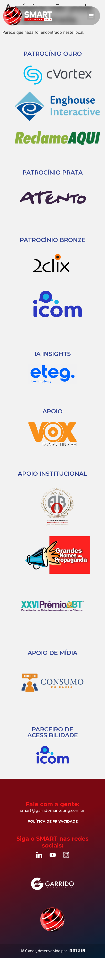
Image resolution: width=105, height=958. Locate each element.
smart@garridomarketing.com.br (52, 810)
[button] (91, 15)
